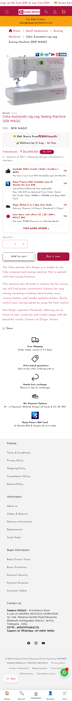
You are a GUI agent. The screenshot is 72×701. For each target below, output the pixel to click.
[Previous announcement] (6, 21)
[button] (7, 12)
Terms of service (58, 668)
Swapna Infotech (22, 659)
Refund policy (26, 674)
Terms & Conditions (19, 453)
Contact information (19, 668)
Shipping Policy (16, 468)
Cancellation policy (46, 674)
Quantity (7, 237)
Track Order (14, 537)
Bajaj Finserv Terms (18, 559)
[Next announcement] (65, 21)
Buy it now (53, 256)
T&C (65, 171)
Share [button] (9, 328)
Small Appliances (37, 31)
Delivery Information (19, 521)
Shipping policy (40, 668)
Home (16, 31)
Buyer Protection (17, 567)
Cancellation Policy (18, 476)
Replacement (14, 529)
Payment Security (17, 575)
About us (12, 506)
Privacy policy (58, 663)
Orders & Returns (17, 514)
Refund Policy (15, 484)
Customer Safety (17, 590)
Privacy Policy (15, 460)
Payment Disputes (18, 583)
